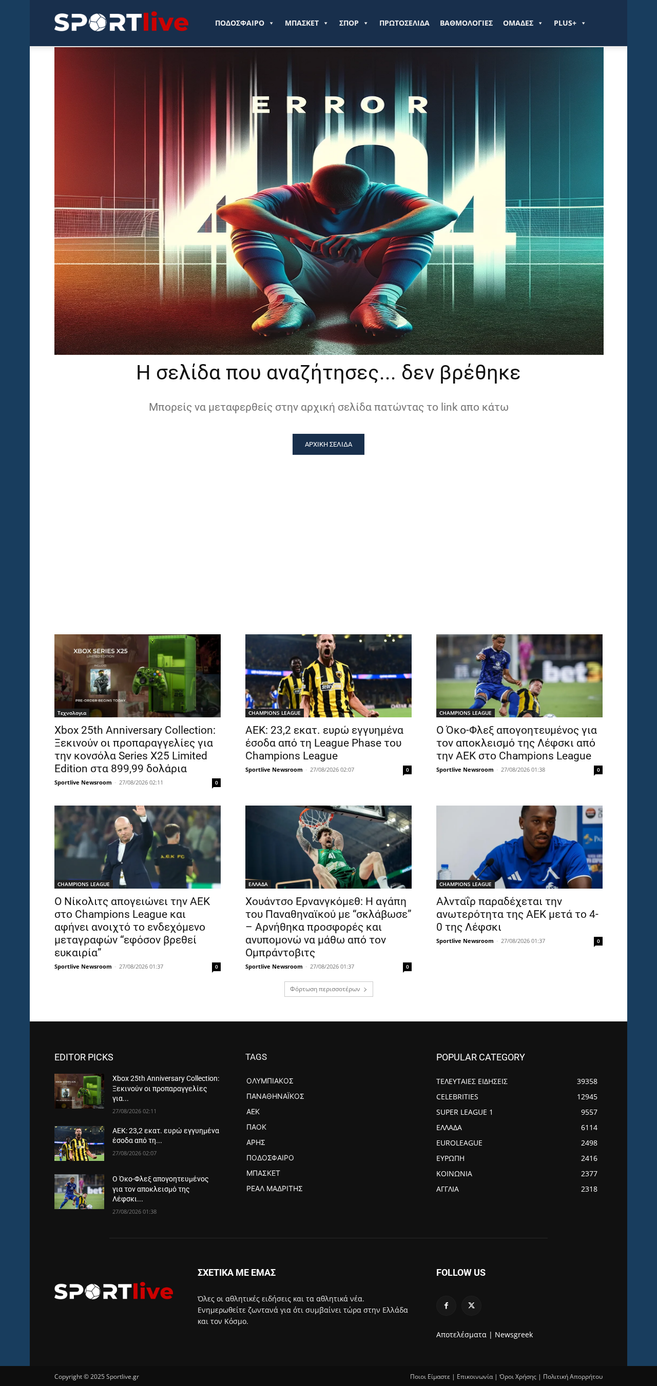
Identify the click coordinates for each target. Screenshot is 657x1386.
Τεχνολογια (71, 712)
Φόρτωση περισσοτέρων (325, 989)
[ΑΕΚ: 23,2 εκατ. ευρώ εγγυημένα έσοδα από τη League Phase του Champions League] (328, 675)
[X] (471, 1306)
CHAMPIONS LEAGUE (274, 712)
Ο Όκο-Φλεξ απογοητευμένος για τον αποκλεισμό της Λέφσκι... (160, 1189)
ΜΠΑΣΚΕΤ (302, 23)
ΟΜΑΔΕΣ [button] (518, 23)
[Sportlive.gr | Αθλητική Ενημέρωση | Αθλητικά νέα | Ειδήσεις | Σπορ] (113, 1290)
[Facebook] (446, 1306)
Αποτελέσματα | (464, 1334)
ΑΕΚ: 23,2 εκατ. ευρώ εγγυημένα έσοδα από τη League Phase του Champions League (324, 743)
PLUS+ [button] (565, 23)
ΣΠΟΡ (349, 23)
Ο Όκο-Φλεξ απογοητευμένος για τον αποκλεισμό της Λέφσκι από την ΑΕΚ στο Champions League (516, 743)
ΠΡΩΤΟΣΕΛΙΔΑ (404, 23)
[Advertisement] (328, 532)
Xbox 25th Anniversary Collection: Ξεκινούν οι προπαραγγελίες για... (165, 1088)
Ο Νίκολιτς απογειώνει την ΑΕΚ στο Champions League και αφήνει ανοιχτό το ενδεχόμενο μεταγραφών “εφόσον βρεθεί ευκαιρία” (132, 927)
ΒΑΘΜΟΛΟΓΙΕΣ (466, 23)
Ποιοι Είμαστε (430, 1376)
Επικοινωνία (475, 1376)
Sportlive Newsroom (83, 782)
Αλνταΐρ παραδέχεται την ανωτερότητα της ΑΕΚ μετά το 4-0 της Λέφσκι (517, 914)
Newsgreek (514, 1334)
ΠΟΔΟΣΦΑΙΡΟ (239, 23)
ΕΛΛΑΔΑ (258, 884)
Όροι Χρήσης (517, 1376)
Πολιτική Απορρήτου (573, 1376)
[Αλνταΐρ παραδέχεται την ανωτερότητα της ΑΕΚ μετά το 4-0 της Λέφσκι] (519, 847)
